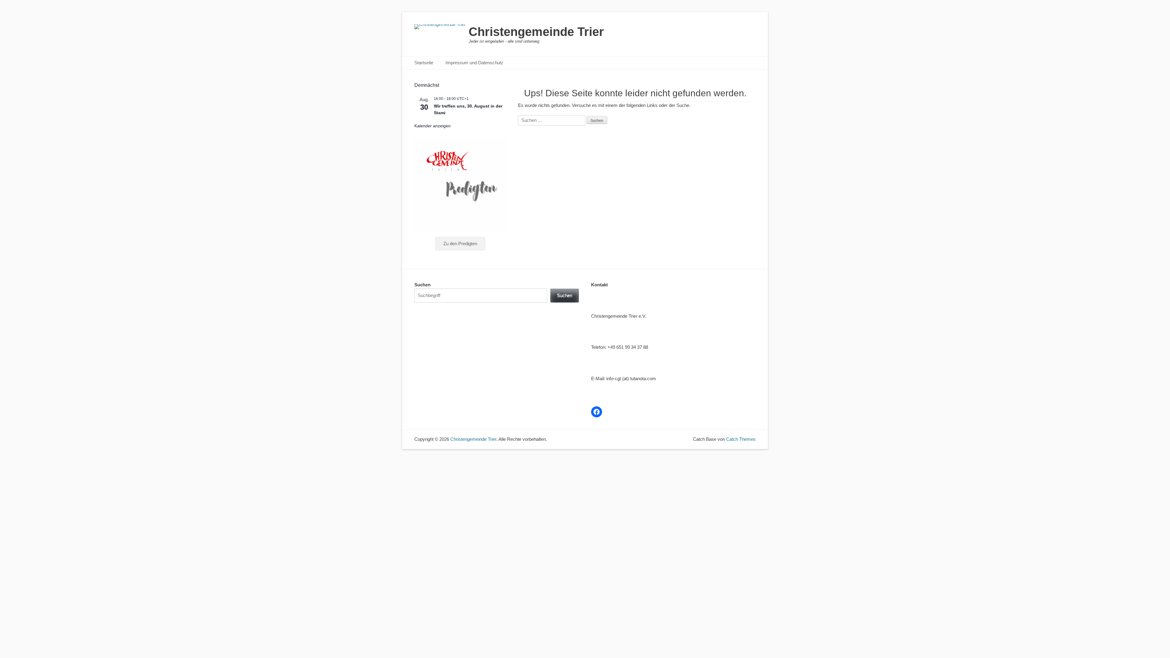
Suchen (422, 284)
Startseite (423, 62)
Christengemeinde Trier (536, 31)
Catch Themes (741, 439)
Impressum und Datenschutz (474, 62)
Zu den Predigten (460, 243)
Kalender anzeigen (432, 125)
